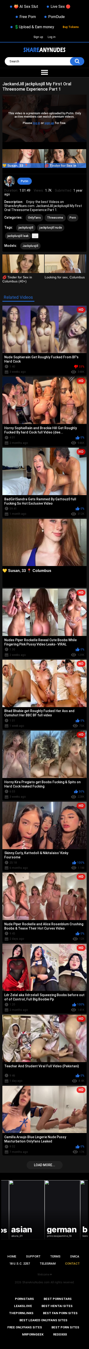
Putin (24, 181)
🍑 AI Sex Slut (26, 6)
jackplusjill (26, 227)
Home (11, 1256)
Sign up (38, 37)
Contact (72, 1263)
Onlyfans (34, 217)
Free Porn (27, 16)
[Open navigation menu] (44, 72)
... (35, 236)
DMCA (74, 1256)
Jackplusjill (30, 246)
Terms (55, 1256)
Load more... (44, 1165)
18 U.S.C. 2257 (19, 1263)
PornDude (56, 16)
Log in (52, 37)
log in (36, 123)
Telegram (48, 1263)
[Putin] (9, 181)
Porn (73, 217)
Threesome (55, 217)
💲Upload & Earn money (34, 27)
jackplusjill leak (18, 236)
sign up (49, 123)
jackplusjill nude (50, 227)
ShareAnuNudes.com (36, 1282)
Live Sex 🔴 (60, 6)
